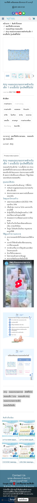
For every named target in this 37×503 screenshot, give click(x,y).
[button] (29, 19)
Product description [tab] (11, 155)
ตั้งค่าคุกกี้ (12, 500)
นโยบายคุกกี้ (13, 496)
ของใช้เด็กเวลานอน (18, 136)
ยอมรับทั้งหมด (23, 500)
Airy (11, 143)
